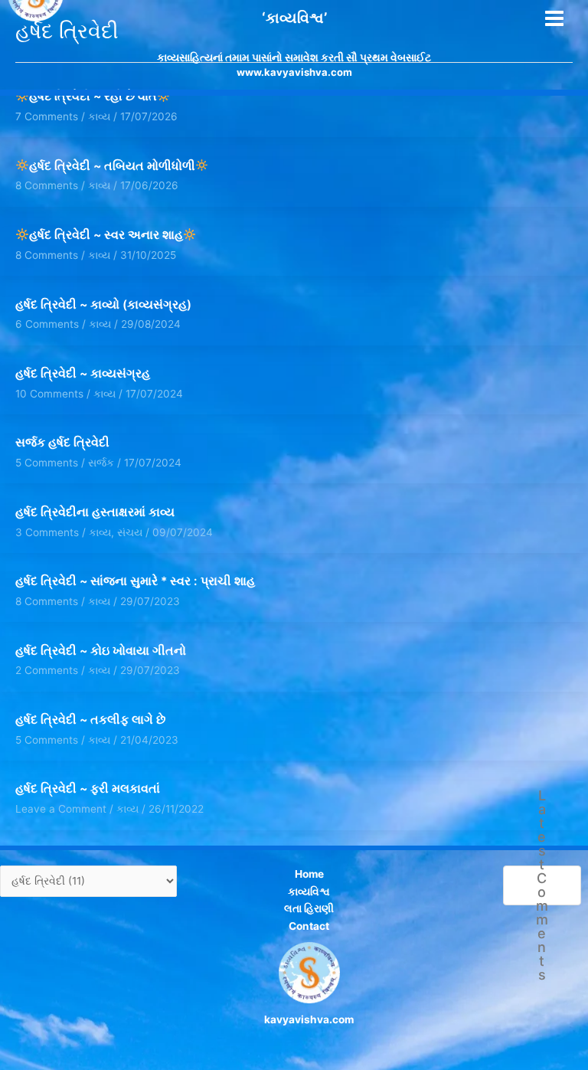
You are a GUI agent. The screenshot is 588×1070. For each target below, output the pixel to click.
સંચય (129, 532)
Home (309, 874)
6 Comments (47, 324)
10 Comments (49, 394)
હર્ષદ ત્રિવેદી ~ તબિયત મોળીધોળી (112, 166)
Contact (309, 926)
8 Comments (46, 185)
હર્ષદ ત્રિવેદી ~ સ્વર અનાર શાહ (106, 234)
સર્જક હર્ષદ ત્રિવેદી (62, 442)
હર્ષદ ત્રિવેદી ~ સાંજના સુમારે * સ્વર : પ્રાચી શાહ (135, 581)
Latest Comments (542, 885)
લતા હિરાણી (309, 908)
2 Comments (46, 670)
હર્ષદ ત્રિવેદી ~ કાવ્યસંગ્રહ (82, 373)
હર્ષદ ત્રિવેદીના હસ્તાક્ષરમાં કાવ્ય (95, 512)
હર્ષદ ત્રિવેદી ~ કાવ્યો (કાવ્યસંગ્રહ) (103, 304)
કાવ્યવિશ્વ (309, 891)
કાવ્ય (99, 185)
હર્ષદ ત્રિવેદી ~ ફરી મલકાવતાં (87, 788)
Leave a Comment (60, 809)
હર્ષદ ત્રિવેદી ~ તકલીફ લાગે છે (90, 719)
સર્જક (101, 462)
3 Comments (47, 532)
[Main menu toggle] (554, 19)
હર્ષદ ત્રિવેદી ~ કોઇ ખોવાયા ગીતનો (100, 650)
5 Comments (46, 462)
